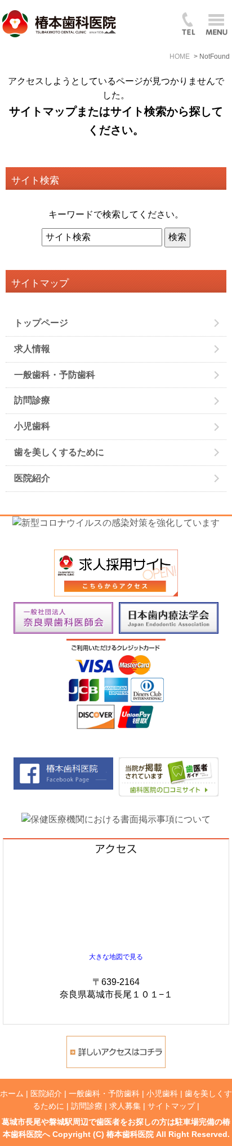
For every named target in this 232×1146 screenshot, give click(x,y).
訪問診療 (32, 400)
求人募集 (125, 1105)
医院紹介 (32, 478)
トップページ (41, 323)
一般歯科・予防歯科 (54, 375)
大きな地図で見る (116, 957)
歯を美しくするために (59, 452)
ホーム (12, 1093)
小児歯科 (32, 426)
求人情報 (32, 349)
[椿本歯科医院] (168, 764)
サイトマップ (171, 1105)
